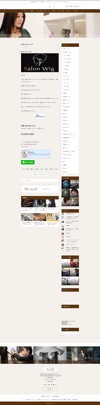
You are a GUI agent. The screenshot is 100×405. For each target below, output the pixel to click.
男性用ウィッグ (66, 141)
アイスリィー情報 (24, 46)
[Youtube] (76, 6)
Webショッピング (66, 48)
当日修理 (53, 10)
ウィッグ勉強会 (66, 65)
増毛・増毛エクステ (66, 106)
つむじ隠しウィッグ (66, 52)
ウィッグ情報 (65, 69)
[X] (69, 6)
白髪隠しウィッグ (66, 144)
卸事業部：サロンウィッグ (31, 399)
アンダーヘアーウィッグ (70, 244)
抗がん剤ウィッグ (66, 127)
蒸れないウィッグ (66, 158)
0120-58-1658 (64, 322)
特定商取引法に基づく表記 (56, 399)
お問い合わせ (68, 10)
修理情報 (64, 93)
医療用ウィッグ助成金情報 (72, 399)
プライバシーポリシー (46, 399)
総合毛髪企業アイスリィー (71, 213)
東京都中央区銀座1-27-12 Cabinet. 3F (68, 321)
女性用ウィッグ (66, 117)
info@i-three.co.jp (65, 322)
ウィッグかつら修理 (66, 58)
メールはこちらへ (24, 146)
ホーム (24, 10)
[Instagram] (66, 6)
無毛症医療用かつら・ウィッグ (68, 137)
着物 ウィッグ (66, 147)
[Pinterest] (73, 6)
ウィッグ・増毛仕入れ (67, 62)
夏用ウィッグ (65, 113)
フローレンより (66, 82)
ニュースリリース (66, 79)
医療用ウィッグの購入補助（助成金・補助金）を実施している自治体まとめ (72, 249)
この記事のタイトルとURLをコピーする (40, 174)
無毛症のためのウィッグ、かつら (69, 134)
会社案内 (67, 233)
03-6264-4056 (27, 134)
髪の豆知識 (65, 171)
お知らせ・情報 (61, 10)
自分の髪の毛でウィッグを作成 (68, 151)
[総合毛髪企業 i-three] (50, 6)
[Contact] (78, 6)
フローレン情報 (66, 86)
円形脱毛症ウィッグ (66, 96)
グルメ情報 (65, 72)
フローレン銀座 (39, 10)
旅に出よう (65, 130)
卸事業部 (32, 10)
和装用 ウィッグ (66, 103)
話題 (64, 161)
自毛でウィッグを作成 (67, 154)
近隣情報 (64, 165)
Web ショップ (46, 10)
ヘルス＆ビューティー (67, 89)
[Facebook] (71, 6)
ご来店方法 (75, 10)
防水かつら (65, 168)
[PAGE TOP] (50, 344)
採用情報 (67, 225)
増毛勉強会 (65, 110)
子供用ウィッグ (66, 120)
